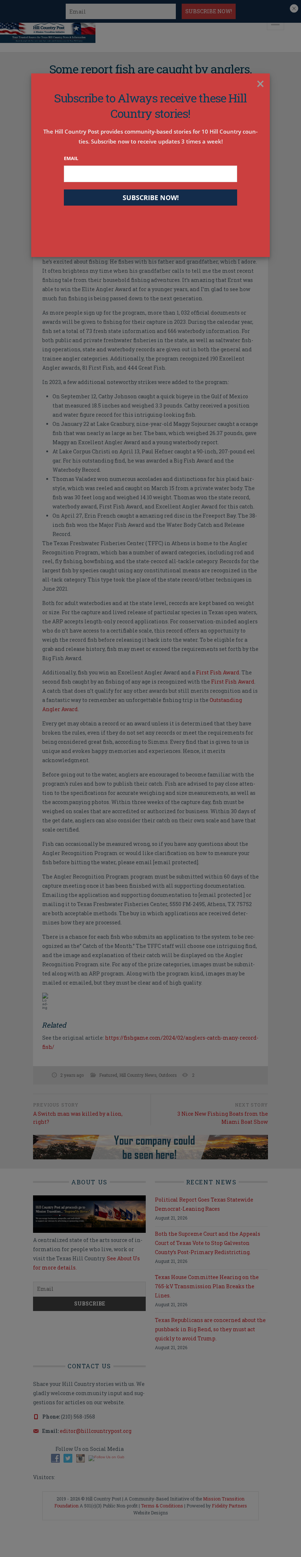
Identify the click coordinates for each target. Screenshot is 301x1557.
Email (71, 158)
